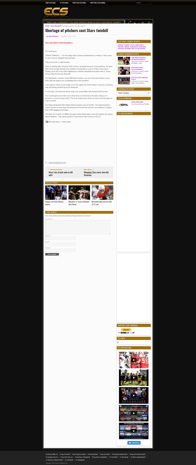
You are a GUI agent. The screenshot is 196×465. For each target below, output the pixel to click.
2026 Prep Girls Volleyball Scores (139, 78)
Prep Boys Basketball (119, 454)
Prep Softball (105, 454)
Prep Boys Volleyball (82, 457)
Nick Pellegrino (53, 36)
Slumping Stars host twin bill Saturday (96, 173)
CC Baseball (124, 457)
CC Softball (69, 460)
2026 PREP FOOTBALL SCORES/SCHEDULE (138, 58)
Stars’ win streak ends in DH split (61, 173)
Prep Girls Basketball (137, 454)
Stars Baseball (56, 26)
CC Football (64, 3)
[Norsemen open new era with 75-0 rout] (102, 199)
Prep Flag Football (79, 3)
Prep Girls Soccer (67, 457)
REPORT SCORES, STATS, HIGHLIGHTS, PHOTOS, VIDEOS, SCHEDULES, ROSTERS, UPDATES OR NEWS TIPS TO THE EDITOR (132, 47)
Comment (49, 219)
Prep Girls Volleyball (97, 3)
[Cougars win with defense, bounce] (56, 199)
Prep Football (51, 3)
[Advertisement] (111, 12)
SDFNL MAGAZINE (137, 102)
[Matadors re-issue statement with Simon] (79, 199)
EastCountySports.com (57, 163)
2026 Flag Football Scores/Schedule (137, 68)
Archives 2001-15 (52, 454)
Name (47, 236)
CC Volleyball (80, 460)
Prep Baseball (93, 454)
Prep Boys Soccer (52, 457)
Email (47, 242)
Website (47, 248)
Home (47, 26)
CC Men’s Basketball (138, 457)
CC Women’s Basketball (54, 460)
